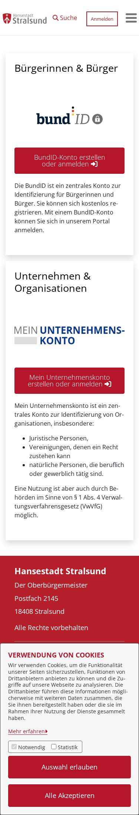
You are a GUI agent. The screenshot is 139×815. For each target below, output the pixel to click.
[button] (65, 16)
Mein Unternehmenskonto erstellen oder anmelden (69, 380)
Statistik (67, 747)
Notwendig (31, 747)
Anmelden (102, 19)
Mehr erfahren (26, 731)
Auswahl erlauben (69, 766)
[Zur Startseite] (24, 18)
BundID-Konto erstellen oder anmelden (69, 160)
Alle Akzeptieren (70, 795)
